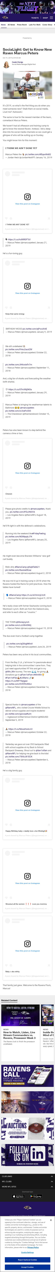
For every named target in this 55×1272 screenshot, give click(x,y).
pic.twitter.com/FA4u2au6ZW (18, 349)
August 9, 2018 (44, 598)
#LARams (24, 677)
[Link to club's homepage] (5, 17)
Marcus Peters (25, 229)
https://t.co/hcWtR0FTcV (19, 239)
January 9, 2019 (44, 332)
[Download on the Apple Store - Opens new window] (18, 1196)
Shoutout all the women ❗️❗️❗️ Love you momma (26, 904)
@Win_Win (10, 671)
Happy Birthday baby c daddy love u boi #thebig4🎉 (26, 831)
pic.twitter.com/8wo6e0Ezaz (18, 570)
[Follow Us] (27, 1155)
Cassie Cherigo (17, 62)
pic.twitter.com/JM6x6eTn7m (18, 364)
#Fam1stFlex (11, 677)
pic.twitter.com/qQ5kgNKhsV (19, 643)
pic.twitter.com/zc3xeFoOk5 (18, 410)
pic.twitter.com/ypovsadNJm (18, 714)
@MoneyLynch (22, 622)
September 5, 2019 (14, 720)
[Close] (51, 1220)
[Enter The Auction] (27, 1129)
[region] (27, 1244)
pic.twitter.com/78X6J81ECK (18, 756)
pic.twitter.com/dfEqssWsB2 (38, 154)
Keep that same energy (15, 314)
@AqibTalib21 (33, 567)
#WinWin (37, 674)
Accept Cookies (27, 1267)
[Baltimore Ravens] (27, 1208)
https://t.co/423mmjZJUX (33, 595)
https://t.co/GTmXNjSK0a (20, 389)
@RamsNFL (10, 707)
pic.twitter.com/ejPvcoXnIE (35, 328)
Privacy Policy (33, 1247)
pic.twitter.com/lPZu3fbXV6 (22, 512)
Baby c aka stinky (13, 972)
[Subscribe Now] (27, 1076)
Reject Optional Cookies (27, 1260)
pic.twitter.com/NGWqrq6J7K (18, 536)
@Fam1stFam (26, 674)
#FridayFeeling (39, 533)
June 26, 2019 (44, 646)
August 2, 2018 (43, 573)
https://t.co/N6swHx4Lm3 (20, 729)
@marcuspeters (27, 407)
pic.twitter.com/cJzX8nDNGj (18, 625)
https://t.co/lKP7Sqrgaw (16, 681)
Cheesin (9, 494)
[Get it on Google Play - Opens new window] (36, 1197)
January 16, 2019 (44, 157)
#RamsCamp (21, 567)
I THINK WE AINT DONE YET (17, 224)
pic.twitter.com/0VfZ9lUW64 (18, 684)
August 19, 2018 (44, 628)
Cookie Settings (27, 1252)
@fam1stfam (41, 750)
